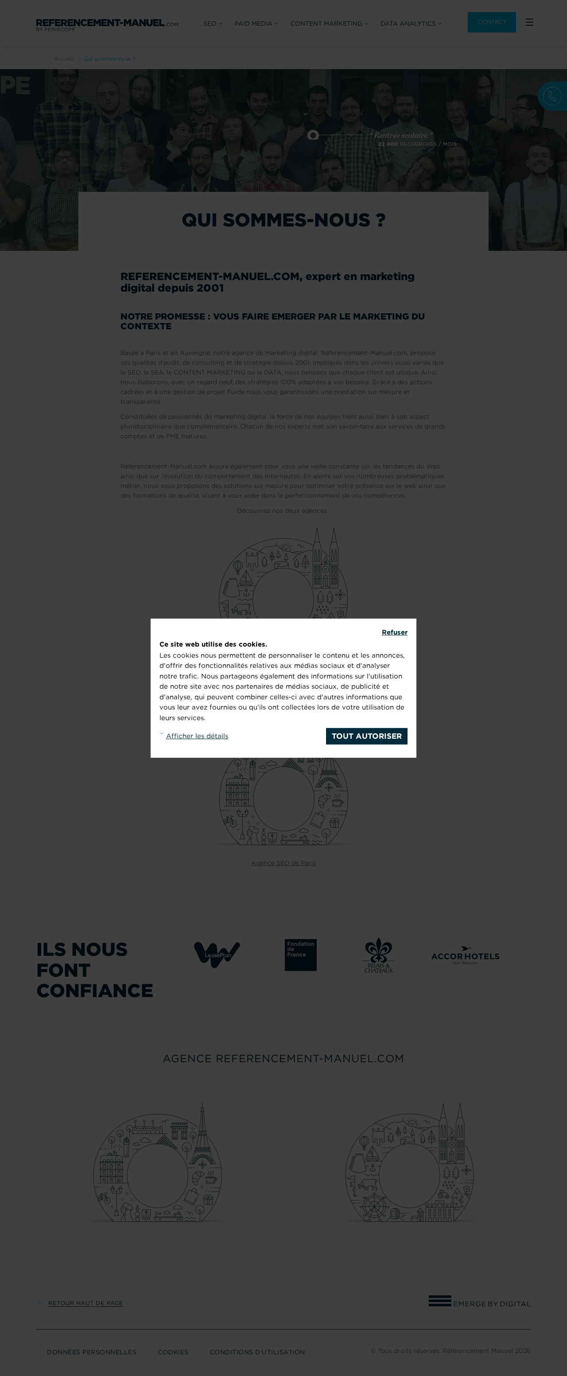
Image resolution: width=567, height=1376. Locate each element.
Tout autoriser (367, 735)
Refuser (395, 632)
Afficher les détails (197, 736)
